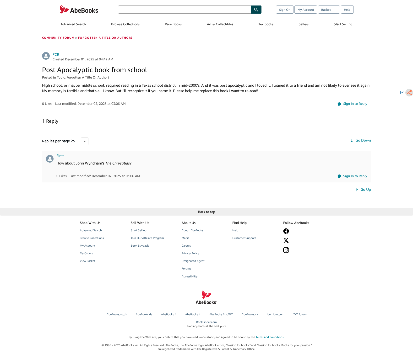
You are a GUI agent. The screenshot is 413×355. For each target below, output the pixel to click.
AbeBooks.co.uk (117, 314)
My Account (306, 9)
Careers (186, 245)
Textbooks (265, 24)
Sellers (304, 24)
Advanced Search (73, 24)
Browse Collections (125, 24)
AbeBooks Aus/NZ (221, 314)
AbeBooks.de (144, 314)
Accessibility (189, 276)
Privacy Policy (190, 253)
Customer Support (244, 238)
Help (347, 9)
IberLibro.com (275, 314)
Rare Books (173, 24)
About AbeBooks (192, 230)
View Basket (87, 261)
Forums (186, 268)
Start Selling (343, 24)
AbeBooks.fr (168, 314)
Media (185, 238)
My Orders (86, 253)
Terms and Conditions (269, 337)
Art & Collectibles (220, 24)
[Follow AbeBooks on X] (305, 240)
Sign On (284, 9)
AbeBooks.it (193, 314)
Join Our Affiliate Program (147, 238)
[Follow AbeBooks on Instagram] (305, 250)
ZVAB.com (300, 314)
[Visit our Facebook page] (305, 231)
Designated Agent (193, 261)
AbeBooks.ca (250, 314)
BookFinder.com (206, 324)
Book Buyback (140, 245)
